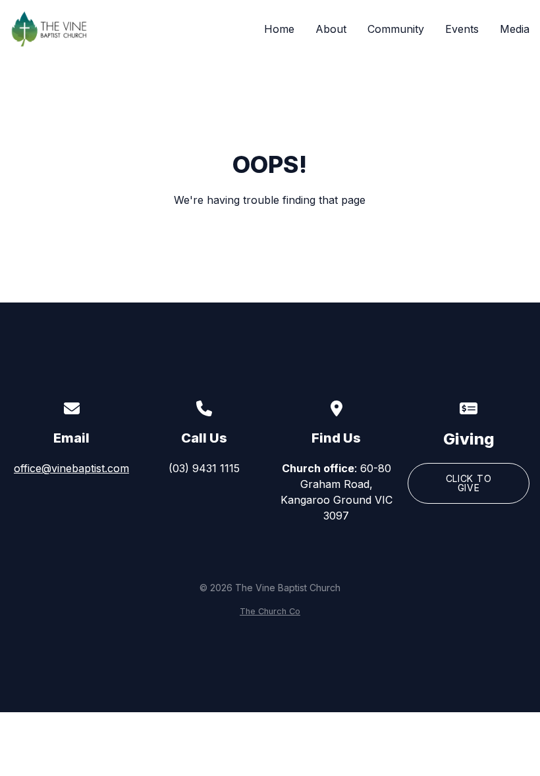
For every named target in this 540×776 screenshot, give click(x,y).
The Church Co (270, 611)
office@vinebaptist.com (71, 468)
